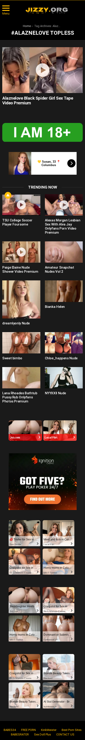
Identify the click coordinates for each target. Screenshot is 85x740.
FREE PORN (28, 730)
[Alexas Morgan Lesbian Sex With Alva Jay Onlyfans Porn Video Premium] (64, 205)
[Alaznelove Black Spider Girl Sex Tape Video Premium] (42, 70)
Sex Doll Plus (42, 734)
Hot (8, 195)
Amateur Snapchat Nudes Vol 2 (59, 269)
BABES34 (10, 730)
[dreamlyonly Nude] (21, 299)
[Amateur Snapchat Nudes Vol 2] (64, 252)
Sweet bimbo (12, 358)
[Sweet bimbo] (21, 342)
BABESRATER (20, 734)
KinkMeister (48, 730)
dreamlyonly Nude (16, 323)
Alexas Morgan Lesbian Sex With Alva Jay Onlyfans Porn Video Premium (62, 226)
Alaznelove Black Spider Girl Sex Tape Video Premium (37, 100)
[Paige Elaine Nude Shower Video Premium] (21, 252)
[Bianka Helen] (64, 291)
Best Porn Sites (72, 730)
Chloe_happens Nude (61, 358)
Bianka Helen (55, 307)
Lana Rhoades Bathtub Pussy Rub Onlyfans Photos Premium (19, 397)
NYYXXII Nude (55, 393)
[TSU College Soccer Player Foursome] (21, 205)
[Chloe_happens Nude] (64, 342)
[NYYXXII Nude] (64, 377)
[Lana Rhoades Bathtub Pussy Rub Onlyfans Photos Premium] (21, 377)
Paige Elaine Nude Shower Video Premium (20, 269)
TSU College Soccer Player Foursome (17, 222)
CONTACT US (65, 734)
